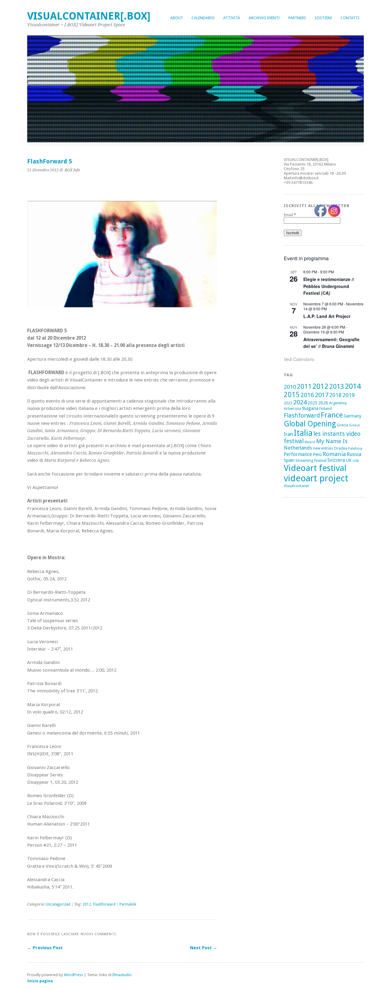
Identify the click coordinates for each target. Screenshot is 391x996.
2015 (292, 395)
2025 (312, 402)
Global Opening (310, 423)
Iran (288, 434)
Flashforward (104, 904)
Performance (298, 454)
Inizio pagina (40, 981)
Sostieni (323, 18)
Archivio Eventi (264, 18)
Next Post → (203, 947)
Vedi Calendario (299, 359)
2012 (86, 904)
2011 (304, 386)
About (176, 18)
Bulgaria (310, 408)
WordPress (73, 974)
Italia (303, 433)
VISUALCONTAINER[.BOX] (88, 16)
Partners (297, 18)
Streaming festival (311, 460)
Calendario (203, 18)
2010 (290, 387)
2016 (307, 395)
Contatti (350, 18)
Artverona (292, 408)
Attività (231, 18)
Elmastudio (122, 974)
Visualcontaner (296, 485)
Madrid (310, 442)
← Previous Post (45, 947)
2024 (300, 402)
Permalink (127, 904)
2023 (288, 403)
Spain (289, 460)
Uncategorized (58, 904)
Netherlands (298, 448)
